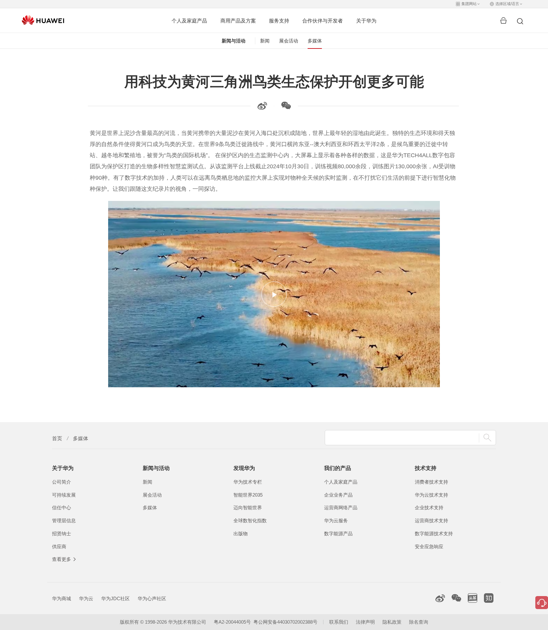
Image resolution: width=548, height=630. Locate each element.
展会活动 (288, 40)
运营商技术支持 (431, 520)
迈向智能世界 (247, 507)
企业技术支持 (429, 507)
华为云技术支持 (431, 495)
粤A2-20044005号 (232, 622)
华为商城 (61, 598)
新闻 (265, 40)
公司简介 (61, 482)
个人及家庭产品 (189, 20)
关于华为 (366, 20)
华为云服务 (336, 520)
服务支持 (279, 20)
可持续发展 (64, 495)
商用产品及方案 (238, 20)
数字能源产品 (338, 533)
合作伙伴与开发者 (322, 20)
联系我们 (338, 622)
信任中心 (61, 507)
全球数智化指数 (250, 520)
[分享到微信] (286, 108)
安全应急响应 (429, 546)
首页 (57, 438)
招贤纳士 (61, 533)
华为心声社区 (152, 598)
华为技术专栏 (247, 482)
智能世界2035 (248, 495)
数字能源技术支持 (434, 533)
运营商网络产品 (340, 507)
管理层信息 (64, 520)
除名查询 (418, 622)
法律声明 (365, 622)
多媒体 (315, 40)
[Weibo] (262, 108)
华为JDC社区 (115, 598)
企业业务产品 (338, 495)
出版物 (240, 533)
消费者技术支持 (431, 482)
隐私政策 (391, 622)
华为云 (86, 598)
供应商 (59, 546)
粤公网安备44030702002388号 (285, 622)
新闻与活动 (233, 40)
